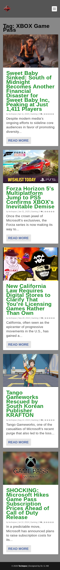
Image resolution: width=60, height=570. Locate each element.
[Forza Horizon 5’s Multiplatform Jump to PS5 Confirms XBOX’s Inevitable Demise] (30, 166)
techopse (13, 114)
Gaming (34, 114)
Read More (18, 140)
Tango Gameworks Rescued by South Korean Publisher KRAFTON (25, 403)
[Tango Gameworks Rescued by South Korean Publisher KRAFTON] (30, 370)
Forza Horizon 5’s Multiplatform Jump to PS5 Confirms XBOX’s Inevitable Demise (30, 197)
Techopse (22, 566)
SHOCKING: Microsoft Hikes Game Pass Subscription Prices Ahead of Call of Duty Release (27, 503)
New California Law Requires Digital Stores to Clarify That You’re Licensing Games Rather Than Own (29, 299)
